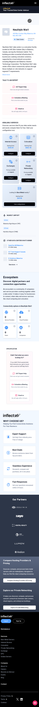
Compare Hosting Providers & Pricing (19, 580)
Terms (3, 699)
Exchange (4, 651)
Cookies (4, 702)
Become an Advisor (7, 672)
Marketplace (5, 629)
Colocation (28, 142)
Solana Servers (6, 657)
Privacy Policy (6, 696)
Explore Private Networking (19, 607)
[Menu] (35, 3)
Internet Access (10, 142)
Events (3, 675)
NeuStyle (30, 40)
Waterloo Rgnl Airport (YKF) (11, 223)
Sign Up (18, 621)
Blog (2, 678)
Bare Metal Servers (7, 640)
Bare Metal (20, 192)
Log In (6, 621)
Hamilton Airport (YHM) (10, 232)
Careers (3, 669)
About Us (4, 666)
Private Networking (7, 648)
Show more (6, 74)
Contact (4, 684)
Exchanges (11, 166)
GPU (2, 654)
